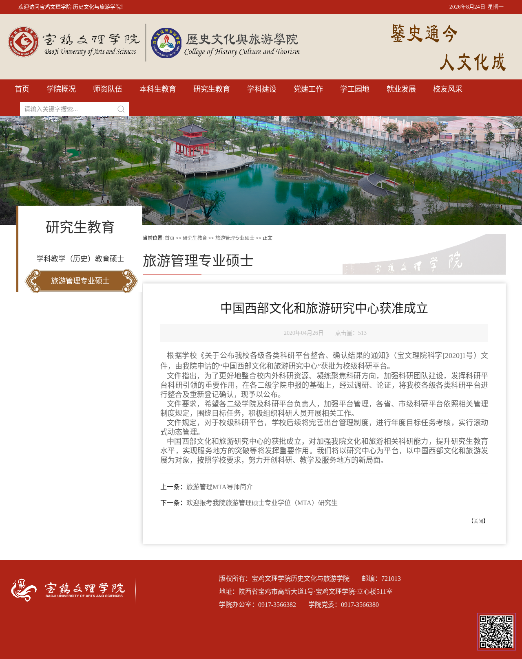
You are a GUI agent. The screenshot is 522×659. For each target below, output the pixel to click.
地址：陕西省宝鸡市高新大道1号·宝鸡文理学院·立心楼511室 (306, 591)
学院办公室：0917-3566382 (257, 604)
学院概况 (61, 89)
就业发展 (401, 89)
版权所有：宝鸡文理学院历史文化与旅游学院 (284, 578)
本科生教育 (157, 89)
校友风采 (447, 89)
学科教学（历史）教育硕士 (80, 259)
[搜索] (121, 109)
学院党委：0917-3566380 (343, 604)
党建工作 (308, 89)
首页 (22, 89)
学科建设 (261, 89)
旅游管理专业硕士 (80, 281)
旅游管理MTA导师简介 (219, 486)
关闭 (478, 521)
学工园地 (354, 89)
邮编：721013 (381, 578)
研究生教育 (211, 89)
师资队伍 (107, 89)
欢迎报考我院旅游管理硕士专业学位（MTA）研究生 (262, 502)
